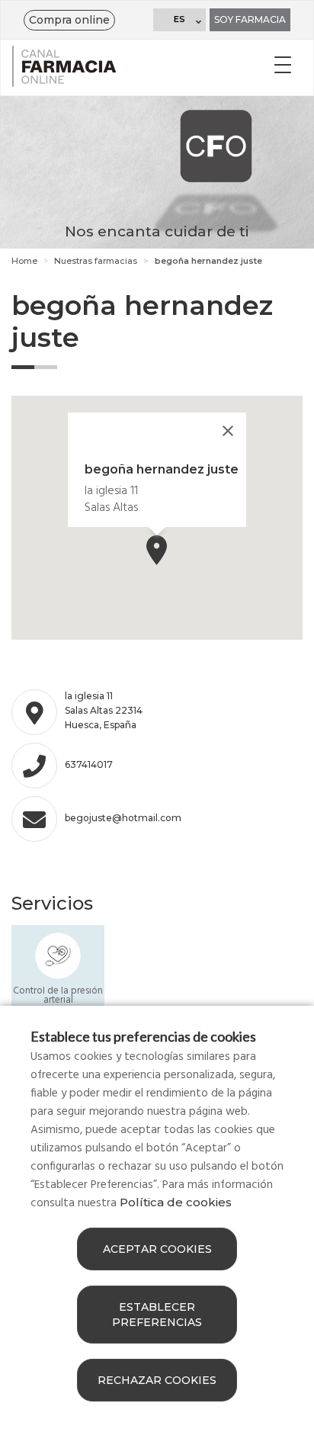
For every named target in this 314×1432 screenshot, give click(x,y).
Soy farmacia (250, 19)
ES (179, 19)
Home (24, 260)
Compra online (69, 20)
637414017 (89, 764)
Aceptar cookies (157, 1249)
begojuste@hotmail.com (123, 818)
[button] (156, 550)
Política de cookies (176, 1202)
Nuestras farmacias (95, 260)
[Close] (228, 431)
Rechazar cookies (157, 1380)
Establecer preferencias (157, 1314)
